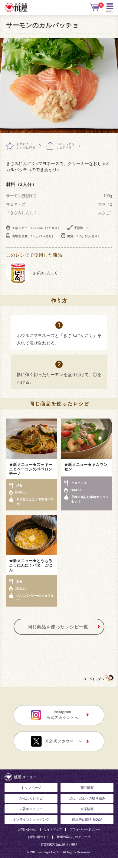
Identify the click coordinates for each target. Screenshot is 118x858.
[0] (95, 7)
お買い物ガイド (38, 837)
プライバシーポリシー (85, 829)
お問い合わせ (27, 829)
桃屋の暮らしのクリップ (73, 837)
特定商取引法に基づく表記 (59, 844)
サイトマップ (53, 829)
